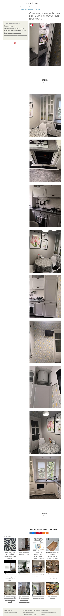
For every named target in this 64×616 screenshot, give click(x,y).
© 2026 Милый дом (8, 610)
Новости (31, 9)
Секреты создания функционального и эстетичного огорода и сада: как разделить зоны (15, 28)
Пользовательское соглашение (34, 610)
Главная (24, 9)
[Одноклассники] (45, 533)
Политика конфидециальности (29, 612)
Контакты (25, 610)
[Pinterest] (39, 533)
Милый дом (32, 3)
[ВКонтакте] (33, 533)
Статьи (38, 9)
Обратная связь (45, 610)
